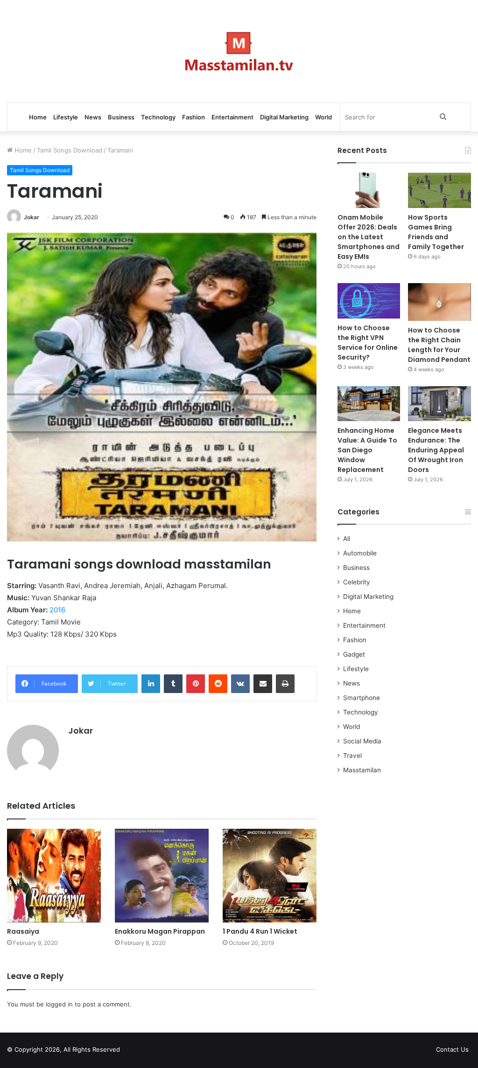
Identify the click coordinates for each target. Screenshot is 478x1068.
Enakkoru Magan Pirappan (160, 931)
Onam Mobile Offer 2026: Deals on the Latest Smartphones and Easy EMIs (368, 237)
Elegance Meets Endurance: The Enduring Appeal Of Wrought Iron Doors (436, 450)
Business (121, 117)
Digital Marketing (284, 117)
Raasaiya (23, 931)
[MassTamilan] (239, 51)
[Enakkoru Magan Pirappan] (162, 875)
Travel (352, 755)
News (92, 117)
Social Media (362, 741)
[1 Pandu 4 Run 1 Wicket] (269, 875)
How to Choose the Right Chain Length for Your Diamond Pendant (439, 345)
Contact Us (452, 1049)
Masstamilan (362, 770)
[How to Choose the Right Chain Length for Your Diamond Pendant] (439, 302)
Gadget (354, 654)
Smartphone (361, 697)
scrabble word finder (133, 1051)
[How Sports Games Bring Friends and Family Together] (439, 190)
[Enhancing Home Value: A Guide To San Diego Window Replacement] (369, 404)
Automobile (360, 553)
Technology (158, 117)
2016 (57, 609)
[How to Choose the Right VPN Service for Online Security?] (369, 301)
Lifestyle (65, 117)
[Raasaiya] (54, 875)
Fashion (193, 117)
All (346, 538)
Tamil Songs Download (69, 150)
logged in (59, 1004)
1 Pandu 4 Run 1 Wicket (260, 931)
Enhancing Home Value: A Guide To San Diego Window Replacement (367, 450)
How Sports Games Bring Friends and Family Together (436, 232)
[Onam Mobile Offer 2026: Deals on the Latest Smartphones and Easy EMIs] (369, 190)
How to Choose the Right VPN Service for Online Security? (367, 342)
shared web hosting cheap (150, 1051)
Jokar (31, 217)
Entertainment (232, 117)
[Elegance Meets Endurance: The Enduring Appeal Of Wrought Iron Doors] (439, 404)
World (323, 117)
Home (38, 117)
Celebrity (356, 582)
